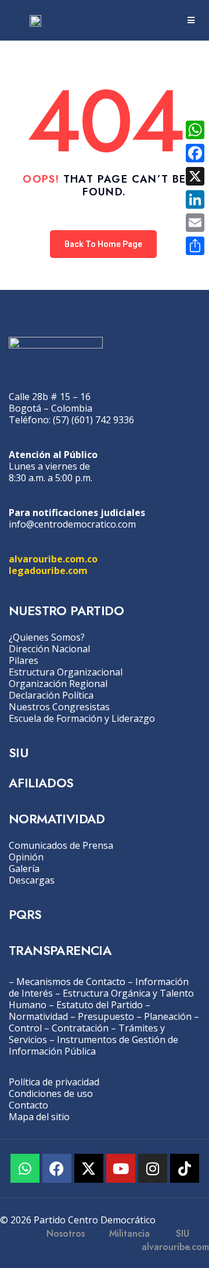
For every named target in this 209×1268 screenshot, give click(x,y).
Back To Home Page (103, 244)
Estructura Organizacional (65, 672)
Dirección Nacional (49, 648)
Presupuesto (106, 1016)
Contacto (28, 1105)
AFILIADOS (41, 782)
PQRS (25, 914)
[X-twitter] (88, 1168)
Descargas (32, 880)
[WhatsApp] (195, 129)
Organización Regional (58, 683)
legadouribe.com (48, 570)
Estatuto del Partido (99, 1004)
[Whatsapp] (24, 1168)
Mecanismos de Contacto (70, 981)
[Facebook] (56, 1168)
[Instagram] (152, 1168)
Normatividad (38, 1016)
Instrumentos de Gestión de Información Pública (93, 1045)
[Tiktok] (184, 1168)
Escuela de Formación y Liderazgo (82, 718)
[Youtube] (120, 1168)
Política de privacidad (54, 1082)
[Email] (195, 222)
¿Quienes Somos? (47, 637)
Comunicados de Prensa (61, 845)
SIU (18, 752)
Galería (24, 868)
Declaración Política (51, 695)
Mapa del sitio (39, 1116)
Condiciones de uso (51, 1093)
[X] (195, 176)
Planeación (168, 1016)
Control (25, 1028)
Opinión (26, 857)
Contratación (80, 1028)
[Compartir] (195, 245)
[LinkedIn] (195, 199)
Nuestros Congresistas (59, 706)
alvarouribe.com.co (53, 559)
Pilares (23, 660)
